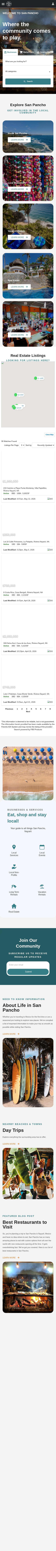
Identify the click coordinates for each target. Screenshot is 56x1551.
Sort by (29, 445)
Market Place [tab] (28, 52)
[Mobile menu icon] (3, 4)
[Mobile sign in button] (53, 4)
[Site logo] (9, 4)
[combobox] (28, 72)
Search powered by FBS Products (28, 729)
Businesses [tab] (12, 52)
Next (28, 711)
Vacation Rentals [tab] (46, 52)
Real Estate (14, 912)
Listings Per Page (11, 445)
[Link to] (28, 136)
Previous (9, 709)
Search (29, 81)
